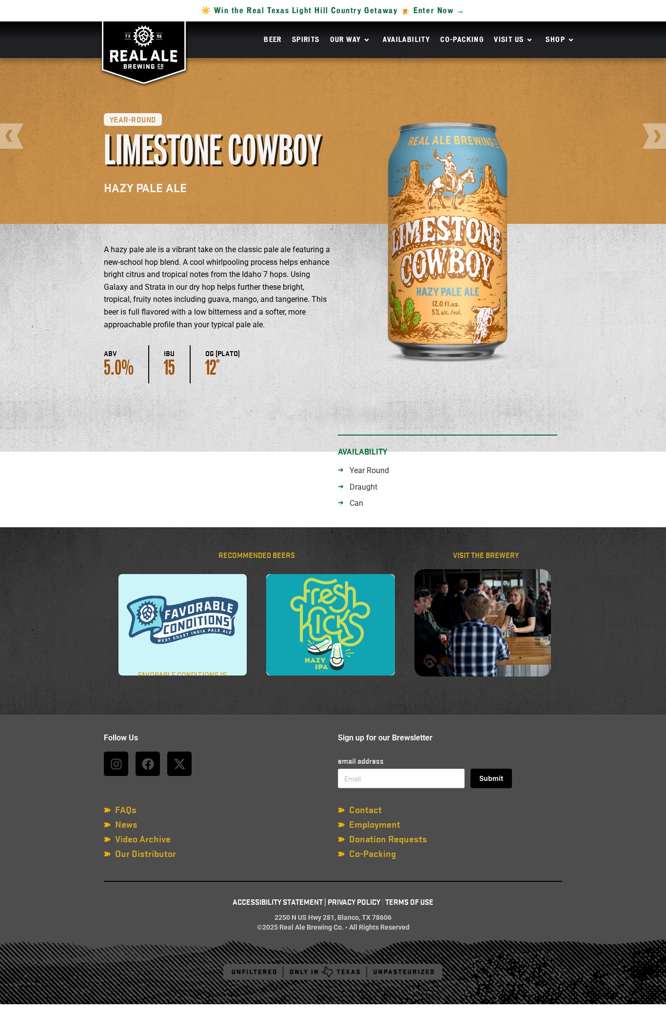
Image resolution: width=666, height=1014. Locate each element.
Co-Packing (462, 40)
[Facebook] (148, 764)
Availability (406, 40)
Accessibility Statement (278, 902)
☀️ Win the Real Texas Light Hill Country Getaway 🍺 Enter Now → (333, 11)
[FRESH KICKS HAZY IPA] (330, 625)
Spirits (306, 40)
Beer (273, 40)
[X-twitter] (179, 764)
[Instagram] (116, 764)
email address (361, 761)
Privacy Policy (354, 902)
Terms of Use (409, 902)
